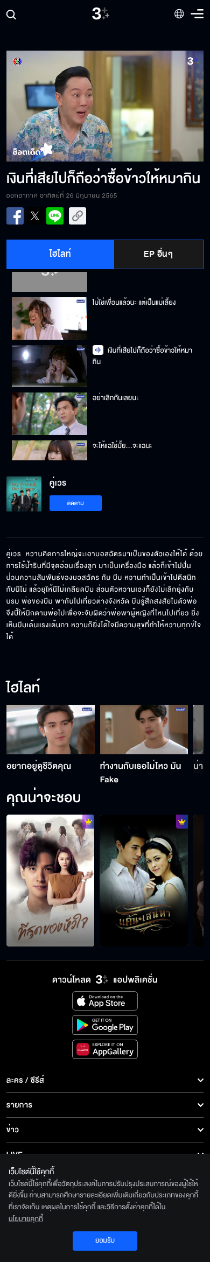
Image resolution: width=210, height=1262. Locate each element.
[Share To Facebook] (15, 216)
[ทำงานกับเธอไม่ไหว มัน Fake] (144, 729)
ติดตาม (75, 503)
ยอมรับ (105, 1240)
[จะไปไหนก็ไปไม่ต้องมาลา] (144, 880)
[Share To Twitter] (35, 216)
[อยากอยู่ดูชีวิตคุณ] (50, 729)
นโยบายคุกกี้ (26, 1219)
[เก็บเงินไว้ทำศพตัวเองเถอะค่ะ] (50, 880)
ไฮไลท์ (61, 254)
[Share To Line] (55, 216)
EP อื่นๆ (158, 254)
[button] (55, 106)
